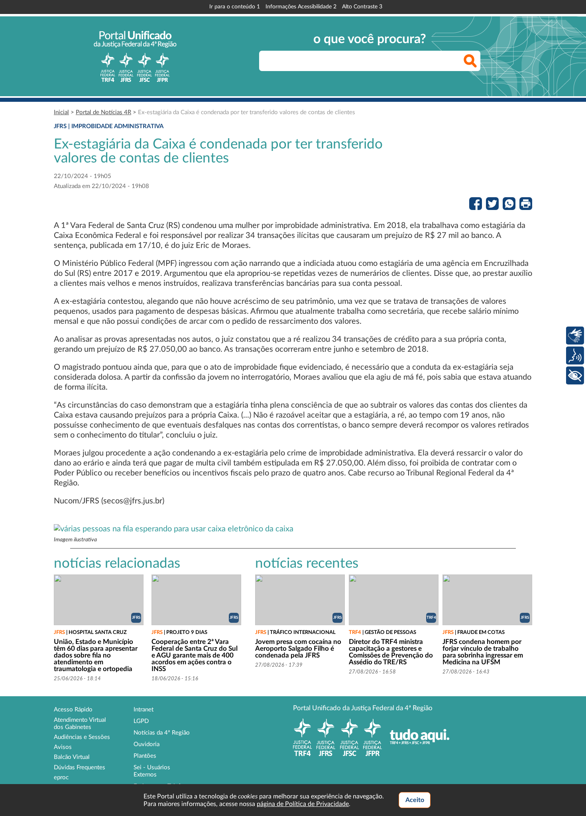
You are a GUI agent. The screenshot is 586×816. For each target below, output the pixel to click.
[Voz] (575, 355)
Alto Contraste (362, 7)
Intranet (143, 710)
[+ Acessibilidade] (575, 375)
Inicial (61, 112)
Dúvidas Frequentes (79, 767)
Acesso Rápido (73, 710)
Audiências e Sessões (82, 737)
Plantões (145, 756)
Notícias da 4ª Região (162, 733)
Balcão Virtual (72, 757)
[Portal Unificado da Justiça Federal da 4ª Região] (135, 56)
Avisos (63, 747)
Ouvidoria (146, 744)
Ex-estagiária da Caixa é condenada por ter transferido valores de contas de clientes (246, 112)
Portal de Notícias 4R (103, 112)
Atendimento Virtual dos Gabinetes (80, 723)
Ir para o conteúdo (234, 7)
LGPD (141, 721)
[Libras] (575, 336)
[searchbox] (369, 61)
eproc (61, 777)
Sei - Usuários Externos (152, 771)
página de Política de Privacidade (303, 804)
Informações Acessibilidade (300, 7)
